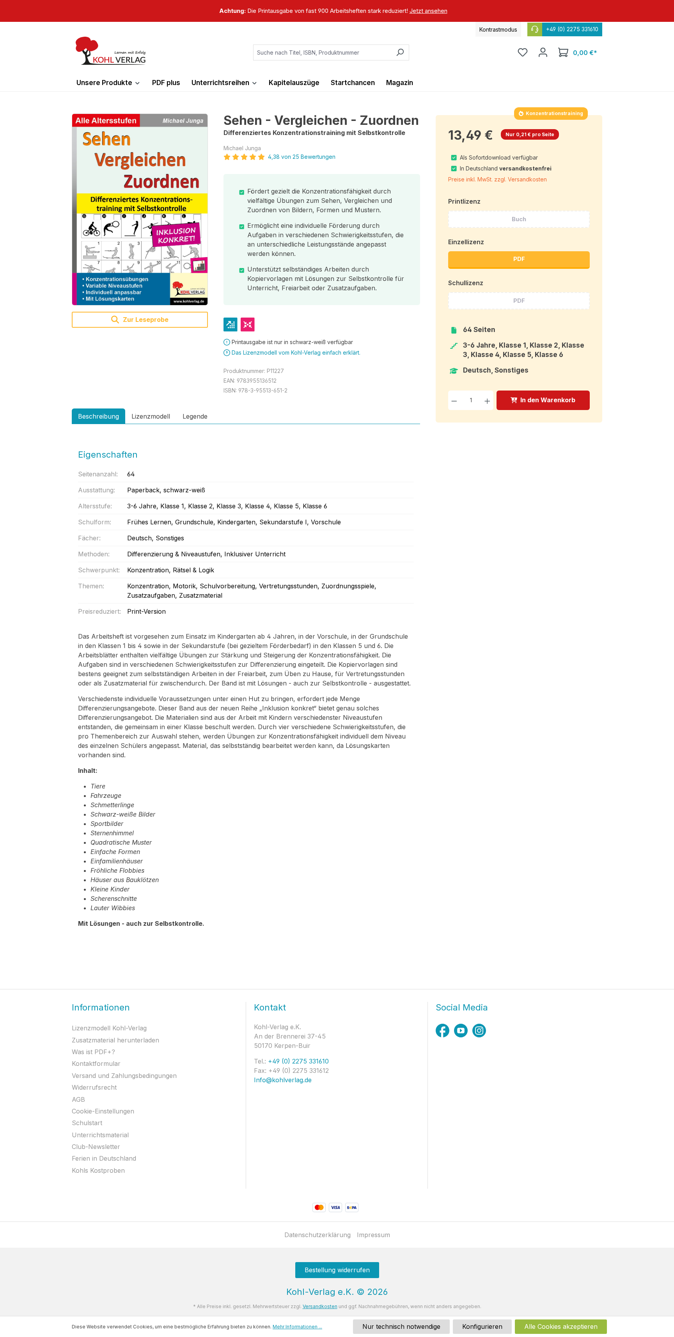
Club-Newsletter (96, 1147)
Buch (519, 219)
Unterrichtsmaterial (100, 1135)
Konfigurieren (482, 1326)
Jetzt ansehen (428, 10)
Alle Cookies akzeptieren (561, 1326)
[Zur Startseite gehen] (111, 51)
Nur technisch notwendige (401, 1326)
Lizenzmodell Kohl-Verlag (109, 1028)
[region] (337, 11)
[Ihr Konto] (543, 52)
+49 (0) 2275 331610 (297, 1061)
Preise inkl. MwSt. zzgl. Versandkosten (497, 179)
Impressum (373, 1235)
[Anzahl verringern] (454, 400)
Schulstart (87, 1123)
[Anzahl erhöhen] (487, 400)
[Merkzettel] (523, 52)
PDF (519, 259)
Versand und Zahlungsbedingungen (124, 1076)
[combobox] (322, 52)
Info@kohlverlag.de (283, 1080)
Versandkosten (320, 1306)
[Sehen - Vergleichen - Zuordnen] (140, 209)
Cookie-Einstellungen (103, 1111)
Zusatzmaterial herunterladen (115, 1040)
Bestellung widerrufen (337, 1270)
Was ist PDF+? (93, 1052)
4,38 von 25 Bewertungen (301, 156)
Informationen (101, 1007)
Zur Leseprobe (144, 319)
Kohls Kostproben (98, 1170)
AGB (78, 1099)
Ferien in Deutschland (104, 1158)
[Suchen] (400, 52)
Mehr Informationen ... (297, 1327)
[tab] (98, 416)
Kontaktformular (96, 1063)
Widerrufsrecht (94, 1087)
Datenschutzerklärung (317, 1235)
